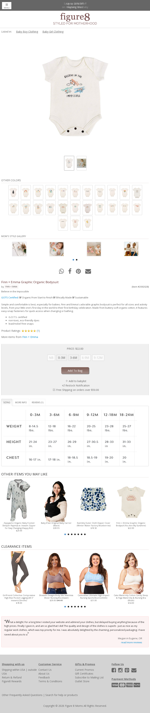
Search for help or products (61, 695)
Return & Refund (12, 677)
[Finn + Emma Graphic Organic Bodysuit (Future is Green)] (75, 207)
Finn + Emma (11, 286)
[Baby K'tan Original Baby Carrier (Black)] (56, 500)
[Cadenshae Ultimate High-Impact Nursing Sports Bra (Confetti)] (93, 572)
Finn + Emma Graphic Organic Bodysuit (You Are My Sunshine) (131, 524)
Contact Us (45, 669)
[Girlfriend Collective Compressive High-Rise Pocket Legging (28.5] (19, 572)
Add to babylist (77, 381)
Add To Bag (75, 370)
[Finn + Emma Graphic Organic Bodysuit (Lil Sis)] (63, 192)
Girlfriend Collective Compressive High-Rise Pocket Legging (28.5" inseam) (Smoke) (19, 598)
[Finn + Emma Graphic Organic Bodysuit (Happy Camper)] (87, 207)
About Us (43, 673)
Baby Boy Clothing (27, 31)
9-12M (98, 358)
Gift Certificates (84, 673)
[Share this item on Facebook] (70, 272)
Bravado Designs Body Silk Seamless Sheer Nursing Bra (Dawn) (56, 596)
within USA (18, 669)
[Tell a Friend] (88, 272)
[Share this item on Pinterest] (79, 272)
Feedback (44, 677)
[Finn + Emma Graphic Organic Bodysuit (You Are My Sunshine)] (63, 207)
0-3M (61, 358)
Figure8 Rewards (12, 681)
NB (51, 358)
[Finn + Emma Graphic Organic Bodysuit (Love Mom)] (38, 192)
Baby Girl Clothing (52, 31)
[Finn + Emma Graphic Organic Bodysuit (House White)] (13, 192)
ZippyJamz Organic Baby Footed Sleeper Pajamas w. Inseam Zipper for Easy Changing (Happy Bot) (18, 525)
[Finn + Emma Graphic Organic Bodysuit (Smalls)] (112, 192)
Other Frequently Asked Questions (22, 695)
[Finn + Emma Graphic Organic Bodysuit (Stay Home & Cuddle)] (87, 192)
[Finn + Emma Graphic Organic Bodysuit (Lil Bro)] (50, 192)
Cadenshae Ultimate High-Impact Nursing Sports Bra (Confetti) (93, 596)
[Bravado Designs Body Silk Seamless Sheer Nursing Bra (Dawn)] (56, 572)
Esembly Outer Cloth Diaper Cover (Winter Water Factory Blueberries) (93, 524)
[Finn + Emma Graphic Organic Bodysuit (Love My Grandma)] (75, 192)
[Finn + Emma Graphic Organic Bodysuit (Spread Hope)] (100, 192)
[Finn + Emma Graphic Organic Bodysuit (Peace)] (63, 223)
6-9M (85, 358)
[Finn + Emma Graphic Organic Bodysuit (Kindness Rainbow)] (25, 192)
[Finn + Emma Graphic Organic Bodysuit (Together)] (112, 207)
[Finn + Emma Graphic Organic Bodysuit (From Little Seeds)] (38, 207)
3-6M (73, 358)
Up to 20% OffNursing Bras (75, 5)
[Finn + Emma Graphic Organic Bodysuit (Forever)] (124, 207)
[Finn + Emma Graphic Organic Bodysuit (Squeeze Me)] (25, 207)
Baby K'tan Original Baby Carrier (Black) (56, 524)
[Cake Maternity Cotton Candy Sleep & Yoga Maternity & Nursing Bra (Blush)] (131, 572)
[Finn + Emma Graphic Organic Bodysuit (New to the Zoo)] (137, 192)
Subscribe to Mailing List (89, 677)
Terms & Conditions (50, 681)
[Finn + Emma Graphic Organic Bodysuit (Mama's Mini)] (137, 207)
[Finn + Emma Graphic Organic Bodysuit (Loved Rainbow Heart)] (124, 192)
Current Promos (84, 669)
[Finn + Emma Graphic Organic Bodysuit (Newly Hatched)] (13, 207)
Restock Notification (77, 385)
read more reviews (131, 642)
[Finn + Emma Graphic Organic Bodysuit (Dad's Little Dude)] (100, 207)
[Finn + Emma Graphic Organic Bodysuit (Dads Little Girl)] (75, 223)
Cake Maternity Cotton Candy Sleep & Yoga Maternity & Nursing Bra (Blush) (131, 598)
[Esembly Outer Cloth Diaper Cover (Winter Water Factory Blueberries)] (93, 500)
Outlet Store (82, 681)
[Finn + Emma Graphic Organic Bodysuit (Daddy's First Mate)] (50, 207)
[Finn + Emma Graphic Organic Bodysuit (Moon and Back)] (87, 223)
